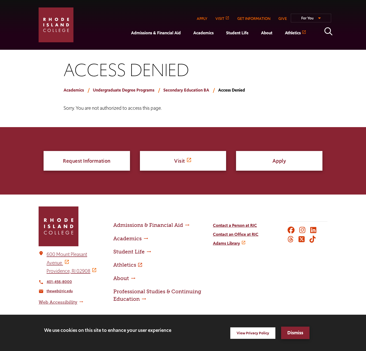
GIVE (282, 18)
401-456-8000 (59, 281)
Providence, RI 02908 (68, 270)
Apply (279, 160)
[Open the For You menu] (311, 20)
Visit (179, 160)
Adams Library (226, 243)
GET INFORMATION (253, 18)
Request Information (87, 160)
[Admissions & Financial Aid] (125, 46)
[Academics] (187, 46)
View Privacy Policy (253, 333)
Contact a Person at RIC (235, 225)
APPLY (202, 18)
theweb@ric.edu (60, 291)
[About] (255, 46)
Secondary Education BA (186, 90)
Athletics (293, 33)
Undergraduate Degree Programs (123, 90)
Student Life (237, 33)
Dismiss (295, 332)
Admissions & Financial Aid (156, 33)
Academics (203, 33)
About (266, 33)
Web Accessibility (58, 302)
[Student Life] (220, 46)
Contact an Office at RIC (235, 234)
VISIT (219, 18)
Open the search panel (328, 31)
